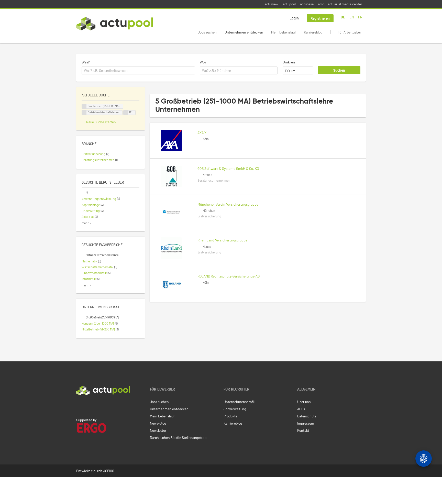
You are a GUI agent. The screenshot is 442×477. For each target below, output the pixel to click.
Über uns (304, 402)
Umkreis (289, 62)
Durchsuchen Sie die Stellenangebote (178, 437)
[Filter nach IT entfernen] (84, 193)
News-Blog (158, 423)
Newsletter (158, 430)
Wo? (203, 62)
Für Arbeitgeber (349, 32)
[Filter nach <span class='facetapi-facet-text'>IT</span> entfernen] (126, 112)
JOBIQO (108, 471)
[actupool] (114, 23)
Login (294, 18)
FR (360, 17)
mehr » (86, 223)
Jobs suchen (207, 32)
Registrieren (320, 18)
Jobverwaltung (235, 409)
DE (343, 17)
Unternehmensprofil (239, 402)
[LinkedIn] (79, 406)
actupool (289, 4)
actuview (271, 4)
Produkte (230, 416)
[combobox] (138, 70)
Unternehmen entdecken (244, 32)
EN (351, 17)
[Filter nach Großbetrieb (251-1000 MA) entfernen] (84, 317)
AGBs (301, 409)
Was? (86, 62)
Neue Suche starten (101, 122)
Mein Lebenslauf (283, 32)
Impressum (305, 423)
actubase (307, 4)
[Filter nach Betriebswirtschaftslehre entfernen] (84, 255)
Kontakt (303, 430)
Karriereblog (313, 32)
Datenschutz (306, 416)
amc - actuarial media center (340, 4)
